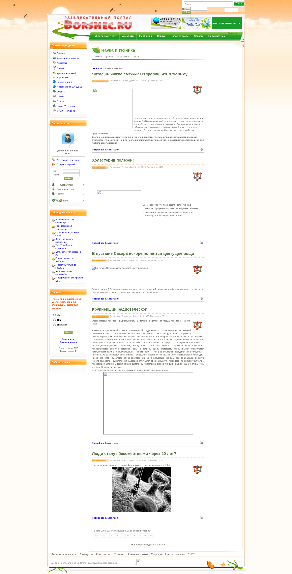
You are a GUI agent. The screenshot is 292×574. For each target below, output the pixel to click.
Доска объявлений (66, 73)
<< (96, 535)
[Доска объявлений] (54, 74)
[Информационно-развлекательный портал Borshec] (91, 21)
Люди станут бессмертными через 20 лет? (134, 453)
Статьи (60, 101)
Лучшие (109, 56)
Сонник (161, 36)
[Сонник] (54, 97)
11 (122, 535)
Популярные (122, 56)
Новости (97, 68)
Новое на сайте (180, 36)
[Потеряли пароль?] (53, 165)
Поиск (239, 3)
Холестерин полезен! (113, 160)
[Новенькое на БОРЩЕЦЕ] (54, 87)
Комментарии (112, 149)
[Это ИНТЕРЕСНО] (54, 111)
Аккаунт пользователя (68, 58)
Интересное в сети (106, 36)
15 (145, 535)
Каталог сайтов (64, 82)
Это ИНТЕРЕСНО (66, 111)
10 (116, 535)
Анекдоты (128, 36)
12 (128, 535)
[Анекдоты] (54, 63)
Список (135, 56)
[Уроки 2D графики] (54, 106)
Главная (61, 53)
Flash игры (145, 36)
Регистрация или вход (67, 160)
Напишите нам (216, 36)
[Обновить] (53, 200)
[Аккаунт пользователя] (54, 58)
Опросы (198, 36)
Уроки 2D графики (66, 106)
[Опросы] (54, 92)
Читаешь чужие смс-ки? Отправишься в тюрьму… (141, 74)
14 (139, 535)
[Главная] (54, 54)
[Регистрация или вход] (53, 160)
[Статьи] (54, 102)
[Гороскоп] (54, 69)
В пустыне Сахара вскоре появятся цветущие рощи (143, 253)
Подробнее (98, 149)
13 (133, 535)
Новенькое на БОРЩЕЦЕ (69, 87)
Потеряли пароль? (65, 164)
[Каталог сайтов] (54, 82)
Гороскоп (61, 68)
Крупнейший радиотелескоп (119, 309)
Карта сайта (63, 77)
